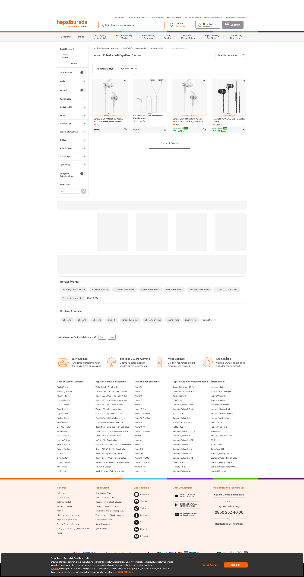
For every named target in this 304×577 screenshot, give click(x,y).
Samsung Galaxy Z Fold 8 (221, 453)
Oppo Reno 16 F (217, 449)
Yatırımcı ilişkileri (64, 502)
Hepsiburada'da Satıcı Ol (236, 17)
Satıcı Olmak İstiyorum (104, 497)
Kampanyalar (157, 17)
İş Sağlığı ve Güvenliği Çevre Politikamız (74, 528)
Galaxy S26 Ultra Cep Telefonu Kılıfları (111, 396)
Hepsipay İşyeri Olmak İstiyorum (108, 502)
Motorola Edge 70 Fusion (221, 436)
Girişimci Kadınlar (174, 17)
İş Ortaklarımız (63, 497)
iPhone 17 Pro (140, 409)
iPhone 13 (138, 391)
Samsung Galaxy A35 (182, 453)
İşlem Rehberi (101, 528)
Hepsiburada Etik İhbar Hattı (229, 523)
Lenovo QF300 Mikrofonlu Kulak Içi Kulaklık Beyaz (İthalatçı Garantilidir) (188, 120)
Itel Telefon (61, 471)
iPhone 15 (138, 400)
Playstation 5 (216, 431)
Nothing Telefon (63, 440)
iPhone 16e (138, 453)
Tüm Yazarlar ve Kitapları (221, 391)
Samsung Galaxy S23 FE (183, 440)
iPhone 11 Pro (139, 471)
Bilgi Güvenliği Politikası (67, 519)
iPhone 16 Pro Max (142, 418)
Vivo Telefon (62, 422)
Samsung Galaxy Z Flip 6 (183, 405)
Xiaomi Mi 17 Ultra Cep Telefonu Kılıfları (111, 431)
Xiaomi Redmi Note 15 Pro (183, 391)
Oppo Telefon (62, 413)
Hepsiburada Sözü (219, 387)
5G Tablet (215, 440)
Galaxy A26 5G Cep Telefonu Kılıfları (110, 449)
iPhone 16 (138, 396)
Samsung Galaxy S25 (182, 444)
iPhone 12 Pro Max (142, 431)
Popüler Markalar (218, 400)
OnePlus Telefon (64, 427)
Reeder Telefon (63, 449)
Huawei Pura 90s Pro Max (183, 422)
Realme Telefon (63, 418)
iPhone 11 (138, 405)
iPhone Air (138, 440)
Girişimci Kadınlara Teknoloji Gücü (109, 511)
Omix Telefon (62, 458)
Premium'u (74, 26)
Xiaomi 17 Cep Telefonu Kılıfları (108, 409)
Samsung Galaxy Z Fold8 (183, 409)
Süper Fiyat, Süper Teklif (138, 17)
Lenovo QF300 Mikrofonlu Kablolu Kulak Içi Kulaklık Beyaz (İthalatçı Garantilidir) (108, 120)
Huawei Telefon (63, 400)
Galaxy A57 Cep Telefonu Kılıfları (109, 405)
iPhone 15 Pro (140, 427)
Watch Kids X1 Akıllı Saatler (106, 387)
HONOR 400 (178, 427)
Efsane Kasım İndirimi (220, 405)
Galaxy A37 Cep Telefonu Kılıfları (109, 413)
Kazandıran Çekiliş (219, 427)
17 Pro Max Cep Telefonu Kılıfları (109, 422)
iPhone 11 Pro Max (141, 462)
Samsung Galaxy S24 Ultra (184, 449)
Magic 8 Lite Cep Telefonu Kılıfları (109, 471)
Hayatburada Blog (103, 493)
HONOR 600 (178, 400)
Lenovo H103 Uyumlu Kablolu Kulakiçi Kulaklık (228, 120)
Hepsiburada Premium (213, 17)
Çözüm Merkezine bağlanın (229, 494)
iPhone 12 (138, 444)
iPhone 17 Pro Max (142, 413)
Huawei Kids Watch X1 (220, 409)
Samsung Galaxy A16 (181, 436)
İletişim (60, 533)
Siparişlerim (120, 17)
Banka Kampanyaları (104, 524)
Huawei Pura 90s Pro (220, 418)
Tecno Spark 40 (179, 467)
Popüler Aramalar (218, 396)
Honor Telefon (63, 405)
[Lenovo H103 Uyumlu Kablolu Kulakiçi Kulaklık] (229, 96)
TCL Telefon (62, 467)
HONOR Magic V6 (218, 471)
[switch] (83, 72)
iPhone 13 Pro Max (142, 458)
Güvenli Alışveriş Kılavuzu (68, 524)
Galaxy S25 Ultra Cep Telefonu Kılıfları (111, 400)
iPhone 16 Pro (140, 467)
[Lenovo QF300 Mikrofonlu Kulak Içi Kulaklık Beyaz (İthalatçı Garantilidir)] (189, 96)
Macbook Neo (217, 422)
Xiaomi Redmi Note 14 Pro (183, 387)
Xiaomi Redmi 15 (180, 396)
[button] (110, 129)
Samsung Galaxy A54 (182, 471)
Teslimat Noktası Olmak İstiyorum (109, 515)
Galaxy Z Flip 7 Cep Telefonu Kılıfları (110, 458)
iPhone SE (138, 436)
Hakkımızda (62, 493)
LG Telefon (61, 453)
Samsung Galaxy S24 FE (183, 458)
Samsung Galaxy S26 (182, 418)
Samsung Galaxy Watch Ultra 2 (224, 467)
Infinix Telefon (63, 436)
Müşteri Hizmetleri (193, 17)
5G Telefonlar (216, 444)
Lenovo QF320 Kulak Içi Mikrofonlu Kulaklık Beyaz (148, 116)
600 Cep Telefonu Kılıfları (106, 440)
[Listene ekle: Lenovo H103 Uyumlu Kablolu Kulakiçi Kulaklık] (244, 81)
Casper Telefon (63, 462)
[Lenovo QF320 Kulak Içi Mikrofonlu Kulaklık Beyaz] (150, 96)
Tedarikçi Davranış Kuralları (107, 506)
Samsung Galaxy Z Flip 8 (221, 462)
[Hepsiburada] (72, 22)
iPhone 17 (138, 387)
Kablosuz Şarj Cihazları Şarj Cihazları (111, 391)
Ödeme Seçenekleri (103, 519)
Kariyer (60, 511)
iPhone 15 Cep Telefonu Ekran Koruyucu (112, 462)
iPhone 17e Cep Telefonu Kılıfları (108, 436)
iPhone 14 (138, 422)
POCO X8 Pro (178, 413)
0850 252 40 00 (229, 512)
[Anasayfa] (94, 48)
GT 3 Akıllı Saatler (103, 467)
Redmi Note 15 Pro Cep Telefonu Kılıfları (112, 427)
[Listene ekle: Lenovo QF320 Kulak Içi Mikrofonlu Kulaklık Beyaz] (164, 81)
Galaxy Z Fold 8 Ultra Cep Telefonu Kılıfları (113, 444)
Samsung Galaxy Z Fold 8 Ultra (224, 458)
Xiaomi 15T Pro (179, 462)
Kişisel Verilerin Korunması (68, 515)
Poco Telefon (62, 409)
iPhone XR (138, 449)
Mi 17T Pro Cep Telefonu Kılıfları (108, 453)
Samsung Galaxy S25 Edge (184, 431)
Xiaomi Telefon (63, 396)
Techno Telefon (63, 431)
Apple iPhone (62, 387)
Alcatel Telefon (63, 444)
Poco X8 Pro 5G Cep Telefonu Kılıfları (111, 418)
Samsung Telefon (64, 391)
